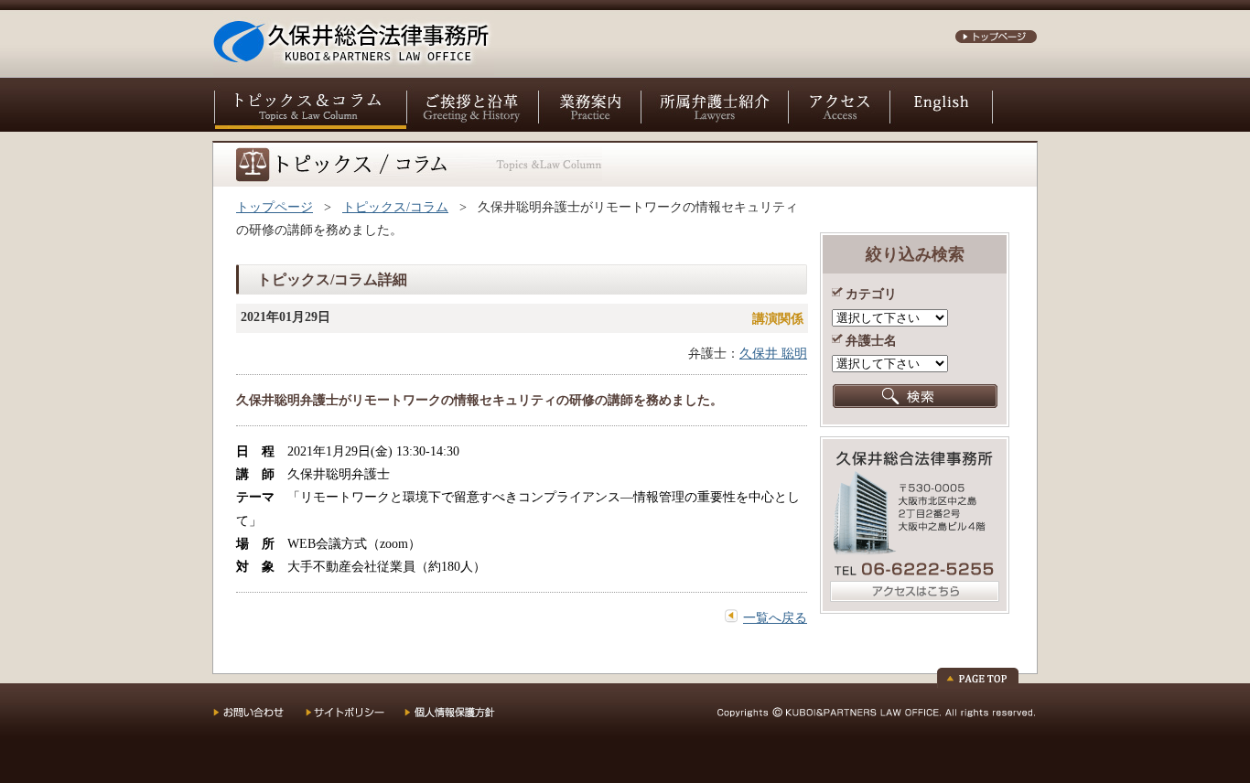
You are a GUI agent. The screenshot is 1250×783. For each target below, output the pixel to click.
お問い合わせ (259, 718)
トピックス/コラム (395, 207)
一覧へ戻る (775, 618)
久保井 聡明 (773, 353)
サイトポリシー (355, 718)
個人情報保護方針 (461, 718)
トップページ (274, 207)
